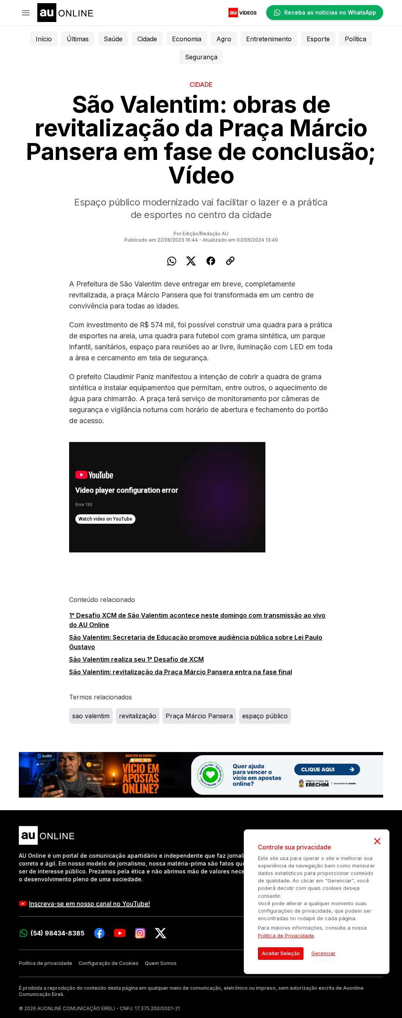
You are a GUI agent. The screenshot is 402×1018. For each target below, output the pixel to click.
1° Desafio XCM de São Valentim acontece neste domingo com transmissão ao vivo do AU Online (197, 620)
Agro (223, 39)
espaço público (265, 716)
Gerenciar (323, 953)
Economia (186, 39)
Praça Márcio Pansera (199, 716)
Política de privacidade (45, 963)
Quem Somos (161, 963)
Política (355, 39)
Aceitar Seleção (281, 953)
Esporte (318, 39)
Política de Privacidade (286, 936)
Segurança (201, 57)
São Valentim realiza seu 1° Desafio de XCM (136, 659)
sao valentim (91, 716)
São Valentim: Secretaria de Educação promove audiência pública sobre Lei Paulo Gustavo (195, 642)
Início (44, 39)
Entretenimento (269, 39)
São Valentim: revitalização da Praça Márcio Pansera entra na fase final (180, 672)
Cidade (147, 39)
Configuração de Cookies (109, 963)
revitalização (137, 716)
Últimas (78, 39)
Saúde (113, 39)
